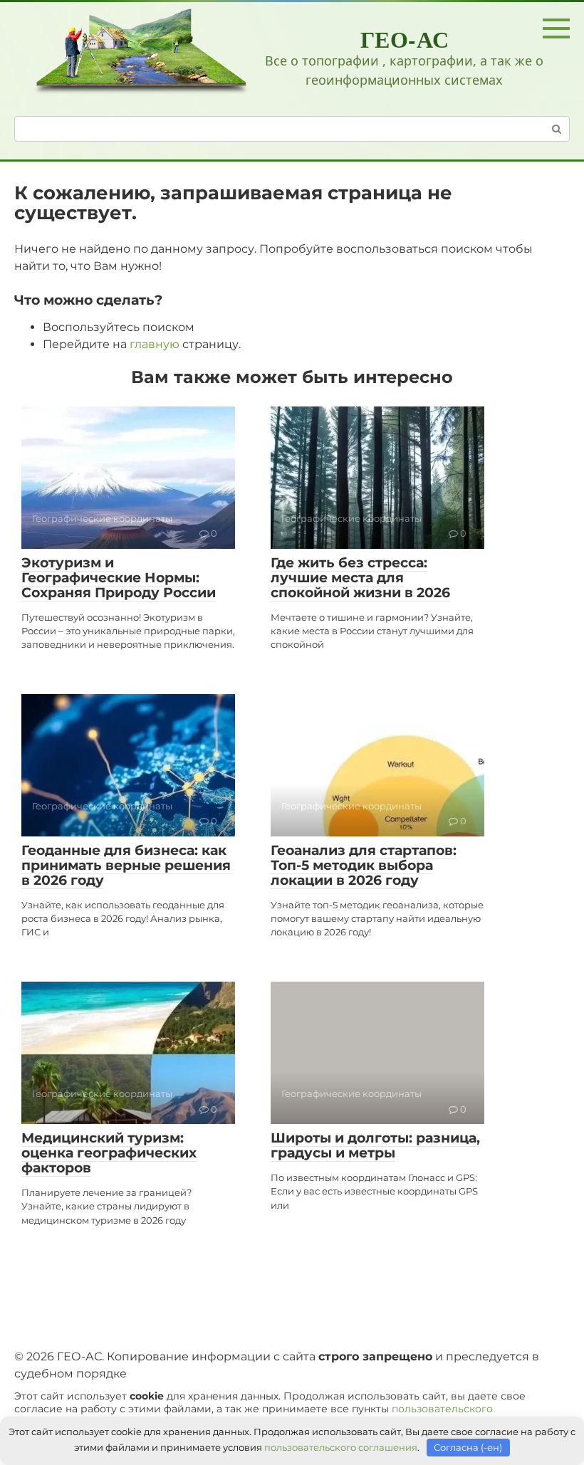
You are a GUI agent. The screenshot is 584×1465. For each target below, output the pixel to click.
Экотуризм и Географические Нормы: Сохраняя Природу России (118, 578)
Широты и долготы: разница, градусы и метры (375, 1145)
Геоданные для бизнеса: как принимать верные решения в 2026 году (126, 865)
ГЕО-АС (404, 39)
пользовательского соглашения (340, 1447)
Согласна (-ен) (468, 1447)
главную (154, 344)
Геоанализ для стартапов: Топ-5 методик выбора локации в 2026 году (364, 865)
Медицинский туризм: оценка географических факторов (109, 1153)
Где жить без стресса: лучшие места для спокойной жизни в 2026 (360, 578)
